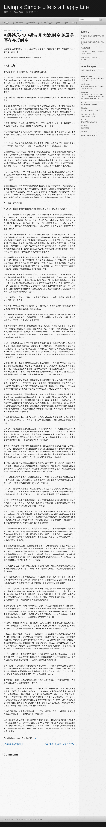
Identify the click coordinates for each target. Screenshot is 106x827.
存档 (75, 23)
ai (35, 738)
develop (42, 23)
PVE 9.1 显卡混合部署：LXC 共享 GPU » (60, 744)
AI (52, 23)
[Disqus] (39, 788)
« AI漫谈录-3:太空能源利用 (13, 744)
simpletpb (84, 126)
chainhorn (84, 92)
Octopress (38, 819)
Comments (22, 30)
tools (59, 23)
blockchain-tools (86, 76)
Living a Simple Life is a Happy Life (46, 7)
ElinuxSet (84, 108)
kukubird (84, 132)
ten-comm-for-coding (88, 114)
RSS (101, 20)
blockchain (18, 23)
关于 (82, 23)
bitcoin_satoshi (86, 84)
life (67, 23)
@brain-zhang (86, 135)
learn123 (84, 102)
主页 (7, 23)
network (31, 23)
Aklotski (83, 120)
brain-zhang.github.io (88, 70)
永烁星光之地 (85, 48)
